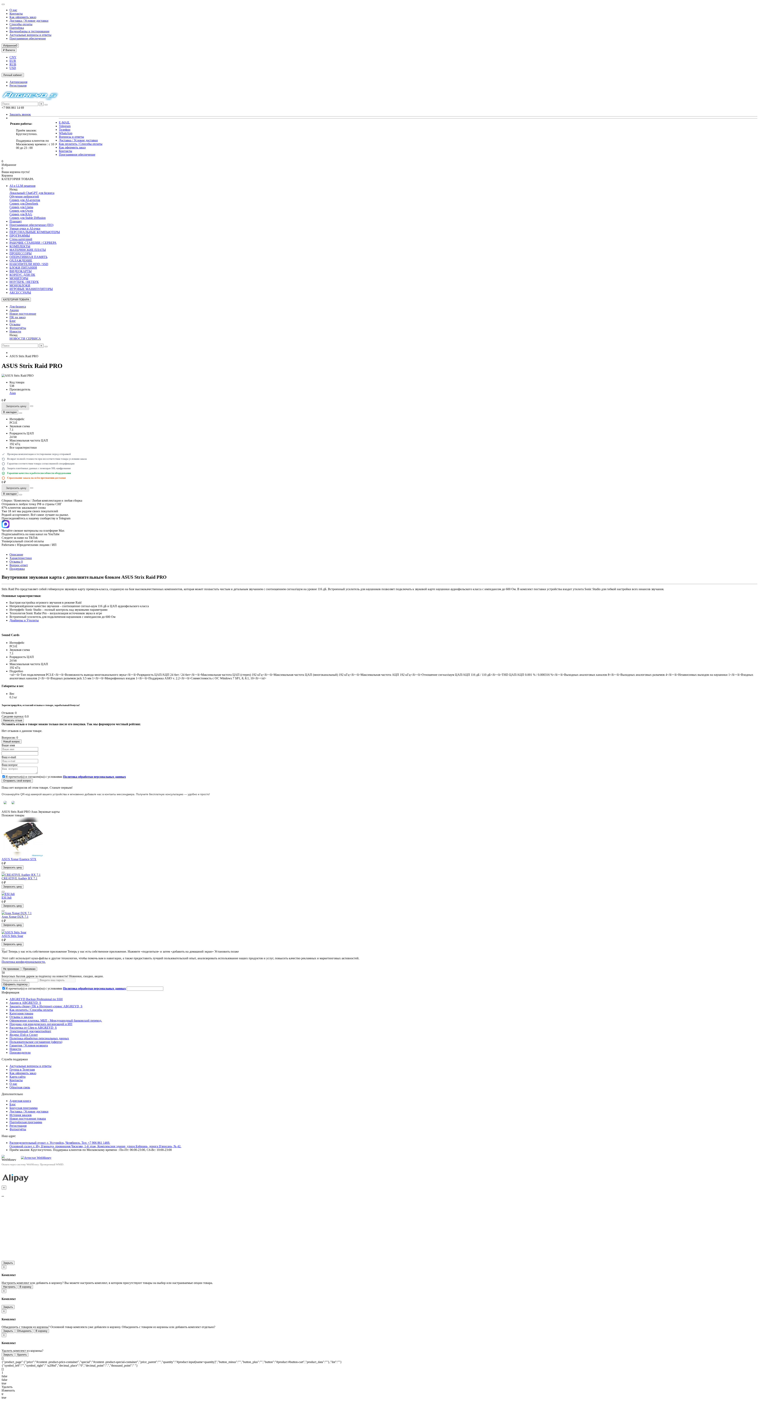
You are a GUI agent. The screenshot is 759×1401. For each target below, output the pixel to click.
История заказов (20, 1115)
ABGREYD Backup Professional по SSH (36, 999)
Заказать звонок (20, 114)
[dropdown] (3, 4)
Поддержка (17, 568)
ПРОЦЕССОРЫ (20, 253)
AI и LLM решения (22, 185)
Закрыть (8, 1262)
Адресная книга (20, 1100)
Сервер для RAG (20, 214)
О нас (13, 10)
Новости (15, 331)
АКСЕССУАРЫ (20, 292)
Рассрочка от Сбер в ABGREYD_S (33, 1027)
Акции (14, 310)
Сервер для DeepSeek (23, 203)
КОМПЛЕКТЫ (19, 246)
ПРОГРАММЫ (19, 235)
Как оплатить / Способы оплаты (80, 144)
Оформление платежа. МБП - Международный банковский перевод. (55, 1020)
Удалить (22, 1354)
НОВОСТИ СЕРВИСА (25, 338)
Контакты (16, 13)
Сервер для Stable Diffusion (27, 217)
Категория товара (21, 1013)
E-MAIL (64, 122)
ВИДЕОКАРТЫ (20, 271)
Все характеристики (23, 447)
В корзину (25, 1286)
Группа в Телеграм (22, 1069)
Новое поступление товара (27, 1118)
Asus (12, 393)
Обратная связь (19, 1087)
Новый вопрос (11, 741)
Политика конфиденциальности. (24, 961)
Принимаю (29, 968)
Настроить (9, 1286)
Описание (16, 554)
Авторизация (18, 82)
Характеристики (20, 558)
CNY (12, 57)
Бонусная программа (23, 1108)
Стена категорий (20, 239)
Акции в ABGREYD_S (25, 1002)
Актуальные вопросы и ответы (30, 35)
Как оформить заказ (22, 17)
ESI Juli (6, 897)
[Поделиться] (20, 413)
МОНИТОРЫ (18, 278)
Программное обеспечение (27, 38)
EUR (12, 60)
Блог (12, 320)
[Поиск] (46, 104)
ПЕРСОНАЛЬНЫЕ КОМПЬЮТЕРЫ (34, 232)
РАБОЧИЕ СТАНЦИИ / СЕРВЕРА (33, 242)
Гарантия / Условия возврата (28, 1045)
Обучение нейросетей (24, 196)
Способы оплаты (20, 24)
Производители (20, 1052)
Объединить (24, 1330)
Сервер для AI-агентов (24, 200)
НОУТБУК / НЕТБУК (24, 282)
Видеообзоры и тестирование (29, 31)
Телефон (64, 129)
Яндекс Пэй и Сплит (23, 1034)
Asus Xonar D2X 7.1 (15, 916)
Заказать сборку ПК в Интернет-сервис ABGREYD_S (45, 1006)
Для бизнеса (17, 306)
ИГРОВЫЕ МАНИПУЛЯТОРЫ (31, 289)
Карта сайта (17, 1076)
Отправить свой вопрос (17, 780)
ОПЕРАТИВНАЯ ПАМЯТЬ (28, 257)
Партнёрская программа (25, 1122)
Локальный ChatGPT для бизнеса (31, 193)
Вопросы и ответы (71, 136)
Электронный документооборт (30, 1031)
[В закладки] (3, 872)
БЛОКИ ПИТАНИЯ (23, 267)
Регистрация (17, 85)
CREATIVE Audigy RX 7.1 (19, 878)
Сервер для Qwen (21, 210)
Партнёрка (16, 27)
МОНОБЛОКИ (19, 285)
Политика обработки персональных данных (39, 1038)
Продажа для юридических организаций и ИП (40, 1024)
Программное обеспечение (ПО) (31, 225)
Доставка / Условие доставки (28, 20)
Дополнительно (12, 1094)
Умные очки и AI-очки (24, 228)
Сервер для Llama (21, 207)
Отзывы (14, 324)
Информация (10, 992)
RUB (12, 64)
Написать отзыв (12, 720)
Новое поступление (22, 313)
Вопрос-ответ (18, 565)
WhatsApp (65, 133)
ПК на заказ (17, 317)
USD (12, 68)
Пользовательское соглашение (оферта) (35, 1042)
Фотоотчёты (17, 328)
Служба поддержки (15, 1059)
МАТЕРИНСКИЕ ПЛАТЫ (27, 249)
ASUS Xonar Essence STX (19, 859)
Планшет (15, 221)
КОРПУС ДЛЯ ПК (22, 274)
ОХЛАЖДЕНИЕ (20, 260)
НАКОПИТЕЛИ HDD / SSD (28, 264)
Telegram (65, 126)
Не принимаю (11, 968)
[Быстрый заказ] (31, 406)
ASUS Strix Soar (12, 936)
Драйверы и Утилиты (24, 620)
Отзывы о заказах (21, 1017)
